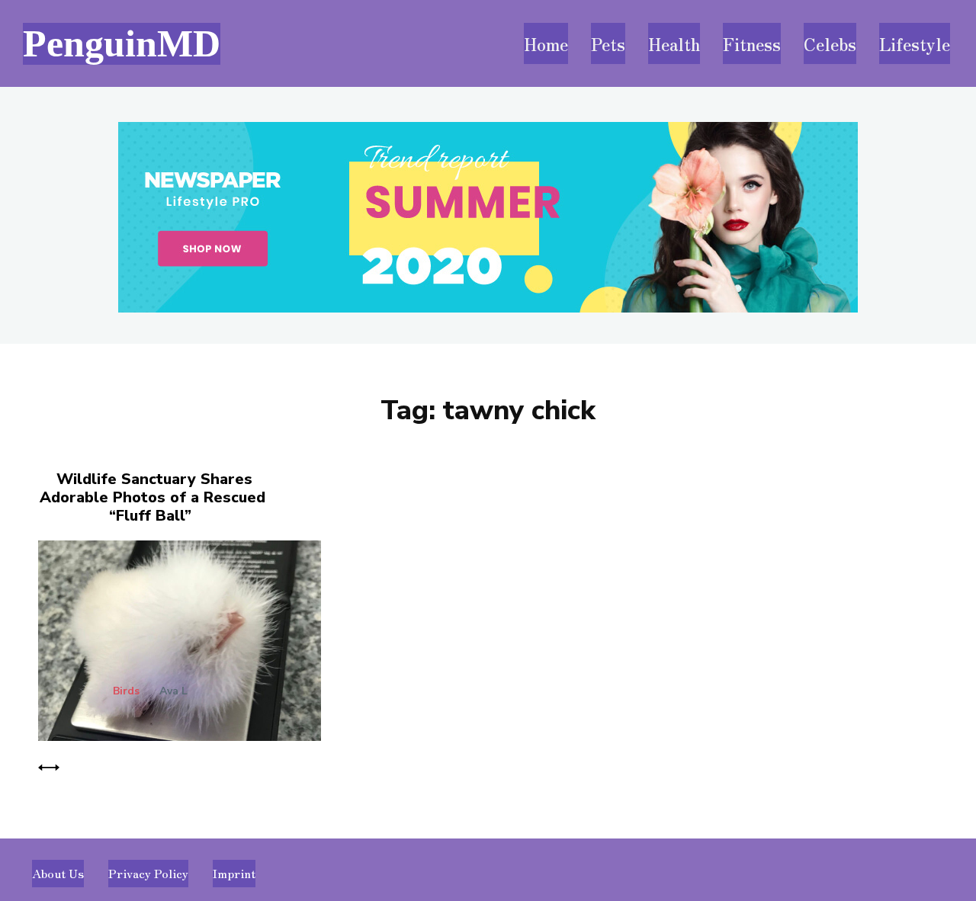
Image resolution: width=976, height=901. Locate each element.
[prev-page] (49, 765)
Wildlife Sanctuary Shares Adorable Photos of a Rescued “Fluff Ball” (152, 497)
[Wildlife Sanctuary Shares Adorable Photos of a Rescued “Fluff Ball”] (175, 637)
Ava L (173, 691)
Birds (126, 691)
